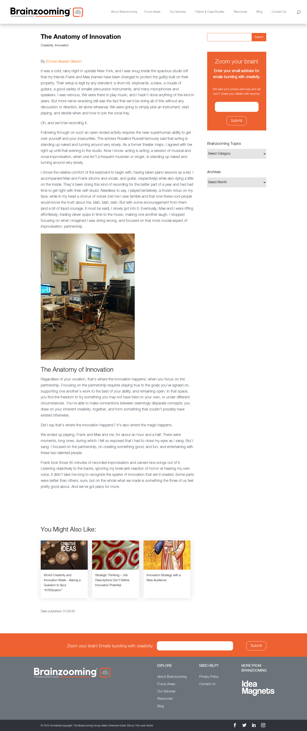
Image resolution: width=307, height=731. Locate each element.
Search (259, 37)
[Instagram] (263, 726)
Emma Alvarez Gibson (63, 61)
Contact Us (279, 11)
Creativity (47, 45)
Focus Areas (152, 11)
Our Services (178, 11)
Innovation (62, 45)
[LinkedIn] (254, 726)
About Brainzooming (124, 11)
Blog (259, 11)
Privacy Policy (208, 677)
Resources (240, 11)
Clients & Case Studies (209, 11)
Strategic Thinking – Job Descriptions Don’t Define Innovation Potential (112, 580)
